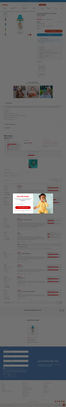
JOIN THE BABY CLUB (23, 207)
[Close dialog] (52, 195)
